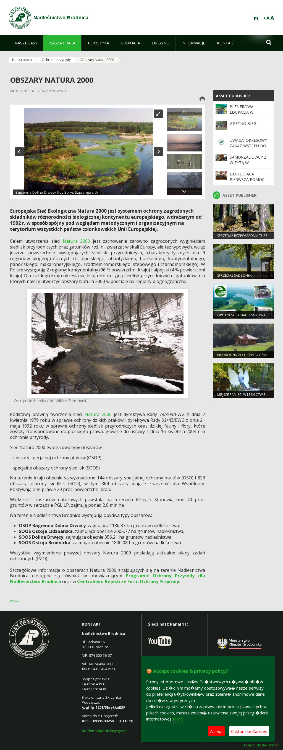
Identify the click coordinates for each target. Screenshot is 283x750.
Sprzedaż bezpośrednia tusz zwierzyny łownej (242, 238)
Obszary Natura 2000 (97, 59)
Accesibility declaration (261, 745)
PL (256, 19)
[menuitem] (26, 43)
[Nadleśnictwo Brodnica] (20, 18)
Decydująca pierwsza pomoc (247, 176)
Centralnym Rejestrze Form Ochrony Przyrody (128, 581)
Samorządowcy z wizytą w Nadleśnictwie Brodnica (248, 165)
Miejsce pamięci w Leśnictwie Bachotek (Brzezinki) (241, 397)
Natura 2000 (76, 241)
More (178, 719)
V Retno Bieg (243, 123)
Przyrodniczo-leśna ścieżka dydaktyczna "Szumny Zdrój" (243, 357)
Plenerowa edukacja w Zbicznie (241, 112)
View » (15, 601)
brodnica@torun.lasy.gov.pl (104, 730)
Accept (216, 731)
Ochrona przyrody (56, 59)
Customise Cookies (249, 731)
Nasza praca (22, 59)
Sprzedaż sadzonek (234, 275)
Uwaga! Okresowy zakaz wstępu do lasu (248, 146)
